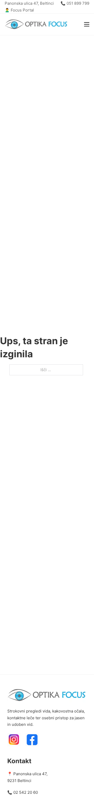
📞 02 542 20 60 (22, 792)
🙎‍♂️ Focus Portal (19, 10)
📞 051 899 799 (75, 3)
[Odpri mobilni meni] (86, 24)
